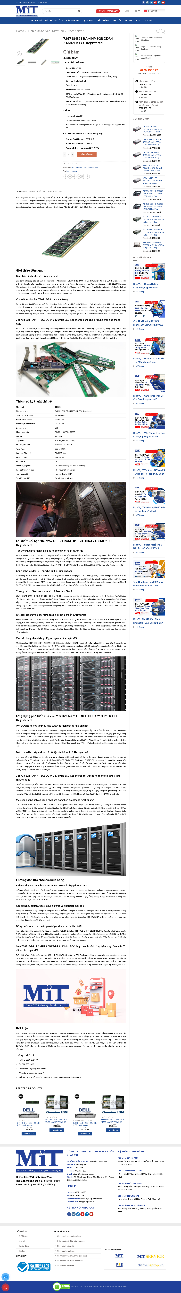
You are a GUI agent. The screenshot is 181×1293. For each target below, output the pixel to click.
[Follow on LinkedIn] (159, 2)
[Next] (55, 46)
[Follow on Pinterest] (155, 2)
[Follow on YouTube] (163, 2)
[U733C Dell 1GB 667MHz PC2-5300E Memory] (29, 1105)
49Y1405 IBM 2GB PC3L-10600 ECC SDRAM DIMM (56, 1120)
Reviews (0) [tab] (52, 191)
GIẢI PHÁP (102, 20)
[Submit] (80, 11)
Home (20, 30)
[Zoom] (19, 53)
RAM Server (76, 30)
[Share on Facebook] (66, 177)
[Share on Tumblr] (88, 177)
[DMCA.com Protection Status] (61, 1286)
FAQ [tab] (60, 191)
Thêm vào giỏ (86, 154)
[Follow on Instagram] (147, 2)
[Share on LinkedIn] (83, 177)
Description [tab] (21, 191)
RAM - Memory (71, 171)
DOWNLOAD (132, 20)
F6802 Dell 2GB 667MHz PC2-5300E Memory (85, 1124)
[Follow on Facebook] (143, 2)
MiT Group (140, 292)
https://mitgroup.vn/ (35, 1073)
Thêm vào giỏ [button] (28, 1133)
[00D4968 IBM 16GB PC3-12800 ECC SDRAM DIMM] (113, 1104)
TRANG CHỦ (35, 20)
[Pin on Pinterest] (74, 177)
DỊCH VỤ (87, 20)
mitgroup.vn (81, 1164)
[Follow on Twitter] (151, 2)
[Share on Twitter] (70, 177)
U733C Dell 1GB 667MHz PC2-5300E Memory (28, 1124)
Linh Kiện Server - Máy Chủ (46, 30)
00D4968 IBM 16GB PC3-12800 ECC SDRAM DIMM (112, 1120)
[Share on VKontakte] (79, 177)
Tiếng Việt (152, 11)
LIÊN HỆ (147, 20)
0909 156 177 (145, 84)
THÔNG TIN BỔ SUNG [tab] (37, 191)
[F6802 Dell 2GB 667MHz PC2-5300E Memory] (85, 1105)
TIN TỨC (117, 20)
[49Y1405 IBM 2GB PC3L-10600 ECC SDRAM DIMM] (57, 1104)
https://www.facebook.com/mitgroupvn (64, 1077)
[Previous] (20, 46)
